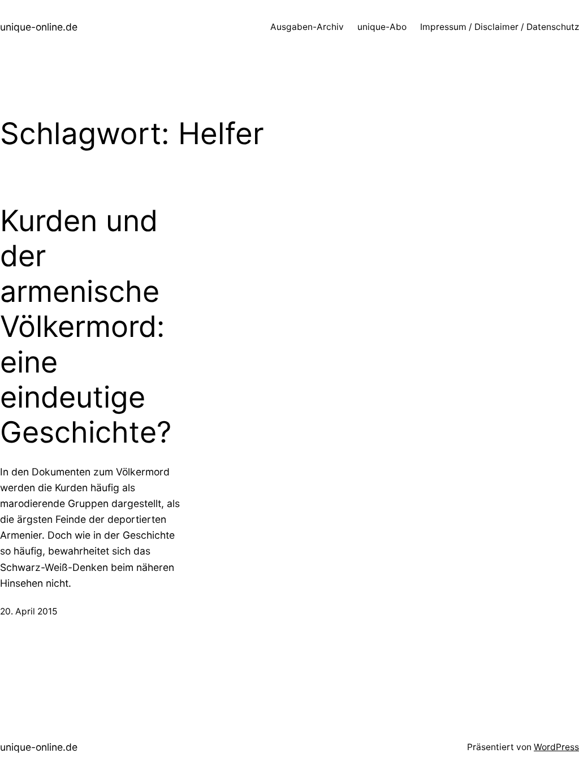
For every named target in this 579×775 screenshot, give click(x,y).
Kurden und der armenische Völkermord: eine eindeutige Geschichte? (85, 327)
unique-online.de (38, 27)
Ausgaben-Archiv (307, 26)
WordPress (556, 747)
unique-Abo (382, 26)
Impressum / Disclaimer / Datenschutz (499, 26)
